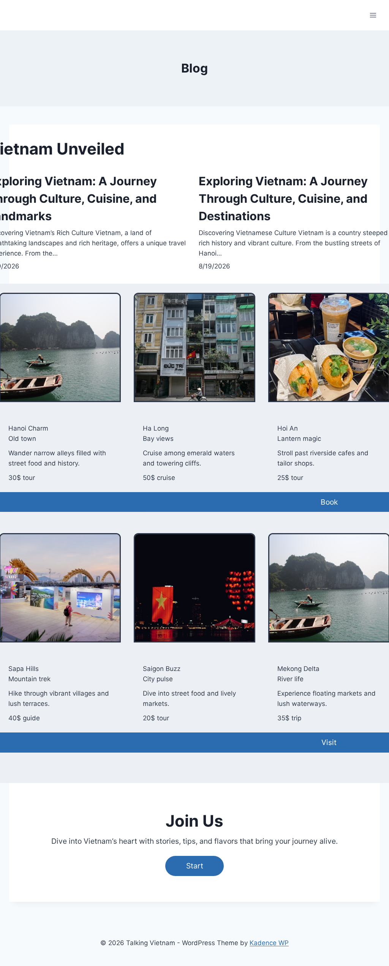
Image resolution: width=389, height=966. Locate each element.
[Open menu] (373, 15)
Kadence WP (269, 943)
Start (194, 865)
